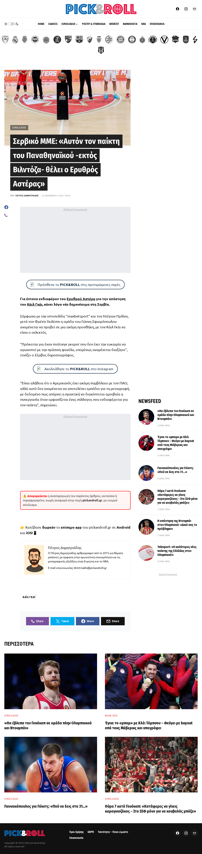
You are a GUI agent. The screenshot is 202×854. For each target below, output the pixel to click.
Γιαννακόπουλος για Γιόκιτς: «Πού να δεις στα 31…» (175, 470)
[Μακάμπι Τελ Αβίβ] (109, 39)
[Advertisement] (75, 239)
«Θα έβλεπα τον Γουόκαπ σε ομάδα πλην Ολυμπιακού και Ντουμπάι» (175, 415)
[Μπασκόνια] (175, 39)
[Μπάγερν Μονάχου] (120, 39)
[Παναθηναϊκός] (46, 39)
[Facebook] (177, 9)
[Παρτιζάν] (142, 39)
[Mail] (194, 9)
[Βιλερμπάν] (195, 39)
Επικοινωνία (76, 838)
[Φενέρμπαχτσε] (35, 39)
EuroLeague (19, 127)
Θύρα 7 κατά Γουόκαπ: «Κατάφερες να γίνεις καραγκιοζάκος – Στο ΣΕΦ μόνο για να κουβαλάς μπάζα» (177, 497)
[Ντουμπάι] (99, 39)
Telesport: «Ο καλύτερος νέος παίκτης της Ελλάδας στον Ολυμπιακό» (176, 551)
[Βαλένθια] (25, 39)
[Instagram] (186, 9)
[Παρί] (152, 39)
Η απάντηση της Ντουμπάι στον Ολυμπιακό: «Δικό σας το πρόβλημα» (177, 525)
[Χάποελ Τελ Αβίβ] (57, 39)
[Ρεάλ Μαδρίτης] (15, 39)
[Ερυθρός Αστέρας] (89, 39)
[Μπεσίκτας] (101, 50)
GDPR (91, 832)
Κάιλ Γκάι (34, 304)
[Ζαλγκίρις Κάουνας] (68, 39)
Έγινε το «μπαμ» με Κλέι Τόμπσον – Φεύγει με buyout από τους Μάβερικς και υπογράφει (175, 443)
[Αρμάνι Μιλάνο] (132, 39)
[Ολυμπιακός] (5, 39)
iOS (29, 532)
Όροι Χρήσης (76, 832)
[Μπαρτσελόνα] (79, 39)
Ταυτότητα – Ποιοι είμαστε (113, 832)
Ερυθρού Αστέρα (81, 298)
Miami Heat (111, 715)
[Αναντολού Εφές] (186, 39)
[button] (11, 24)
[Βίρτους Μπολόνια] (164, 39)
